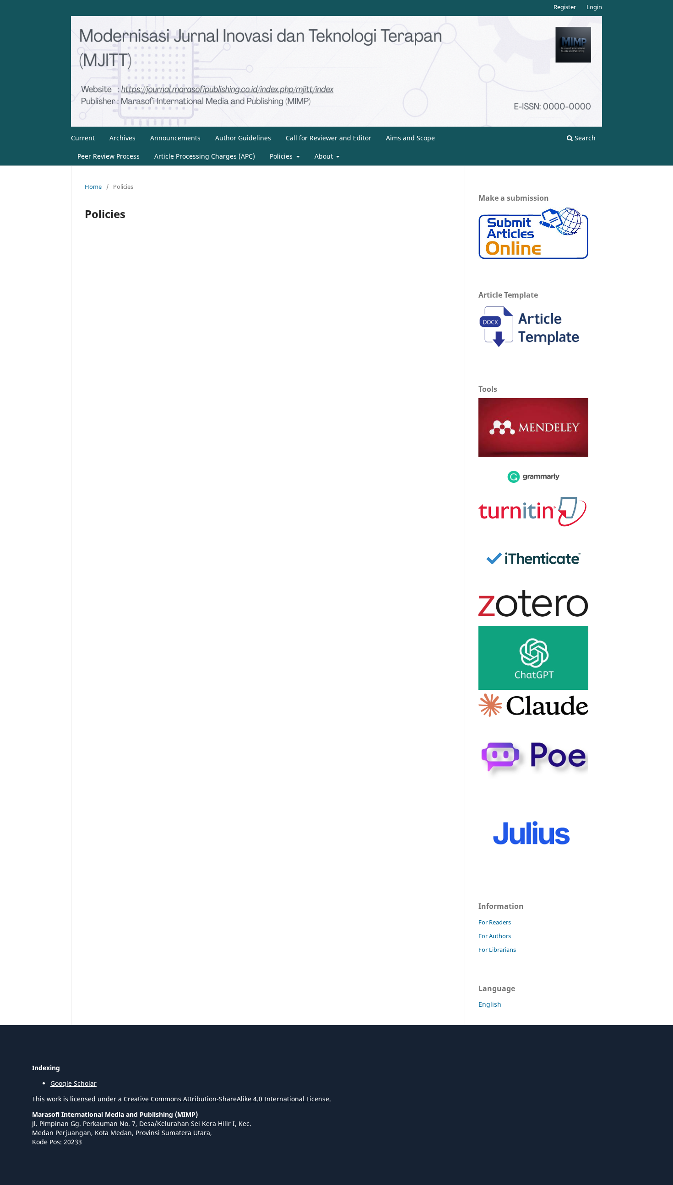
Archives (122, 137)
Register (565, 7)
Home (93, 186)
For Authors (494, 936)
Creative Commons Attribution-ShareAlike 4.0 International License (226, 1098)
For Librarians (497, 949)
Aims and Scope (410, 137)
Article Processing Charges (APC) (204, 156)
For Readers (494, 922)
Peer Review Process (108, 156)
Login (594, 7)
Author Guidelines (243, 137)
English (489, 1004)
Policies (282, 156)
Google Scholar (73, 1083)
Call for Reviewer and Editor (328, 137)
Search (584, 137)
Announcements (175, 137)
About (325, 156)
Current (83, 137)
